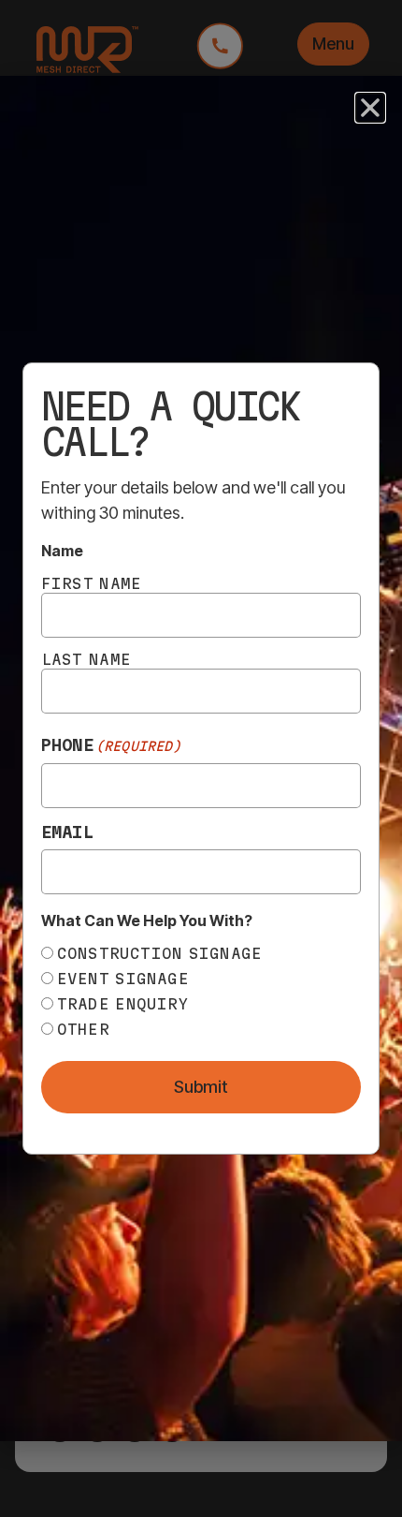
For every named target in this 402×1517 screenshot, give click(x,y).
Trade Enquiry (123, 1003)
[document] (201, 758)
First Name (91, 583)
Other (83, 1029)
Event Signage (123, 978)
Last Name (86, 659)
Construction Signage (160, 953)
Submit (201, 1087)
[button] (370, 108)
